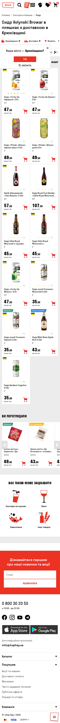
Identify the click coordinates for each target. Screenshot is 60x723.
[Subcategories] (54, 717)
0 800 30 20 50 (15, 603)
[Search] (19, 5)
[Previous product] (5, 445)
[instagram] (12, 617)
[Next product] (57, 445)
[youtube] (19, 617)
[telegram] (27, 617)
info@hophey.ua (12, 645)
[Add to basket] (23, 463)
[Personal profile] (40, 5)
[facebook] (4, 617)
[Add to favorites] (25, 111)
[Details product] (16, 80)
